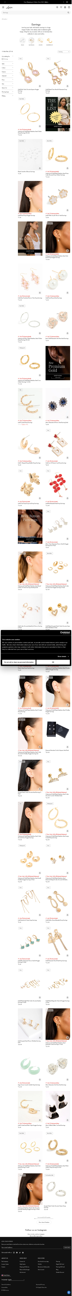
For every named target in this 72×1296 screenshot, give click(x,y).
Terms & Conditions (6, 1284)
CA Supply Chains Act (41, 1287)
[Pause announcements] (66, 2)
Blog (57, 1269)
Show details (62, 656)
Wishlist (40, 1264)
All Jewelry (4, 19)
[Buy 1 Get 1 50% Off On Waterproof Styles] (30, 237)
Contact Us (22, 1261)
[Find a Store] (57, 7)
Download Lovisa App (43, 1261)
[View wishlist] (61, 7)
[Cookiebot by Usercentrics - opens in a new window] (61, 632)
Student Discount (60, 1272)
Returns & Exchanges (25, 1269)
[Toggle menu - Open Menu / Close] (3, 7)
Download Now (42, 2)
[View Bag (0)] (69, 7)
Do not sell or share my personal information (19, 662)
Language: (5, 1280)
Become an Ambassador (44, 1267)
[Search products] (68, 12)
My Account (23, 1272)
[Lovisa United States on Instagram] (14, 1252)
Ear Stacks (31, 45)
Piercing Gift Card (60, 1267)
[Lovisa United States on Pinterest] (23, 1252)
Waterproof (49, 45)
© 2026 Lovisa (5, 1290)
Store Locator (41, 1269)
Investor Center (5, 1264)
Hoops (40, 45)
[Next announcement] (63, 2)
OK (53, 662)
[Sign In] (65, 7)
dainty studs (37, 30)
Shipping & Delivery (24, 1267)
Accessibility (5, 1287)
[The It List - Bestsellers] (58, 113)
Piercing (58, 1261)
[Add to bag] (39, 86)
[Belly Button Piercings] (30, 525)
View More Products (44, 1222)
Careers (3, 1267)
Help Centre (22, 1264)
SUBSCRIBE (67, 1247)
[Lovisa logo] (9, 7)
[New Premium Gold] (58, 362)
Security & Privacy (40, 1284)
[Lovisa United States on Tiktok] (20, 1252)
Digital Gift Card (60, 1264)
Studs (22, 45)
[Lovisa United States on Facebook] (17, 1252)
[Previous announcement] (5, 2)
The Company (5, 1261)
